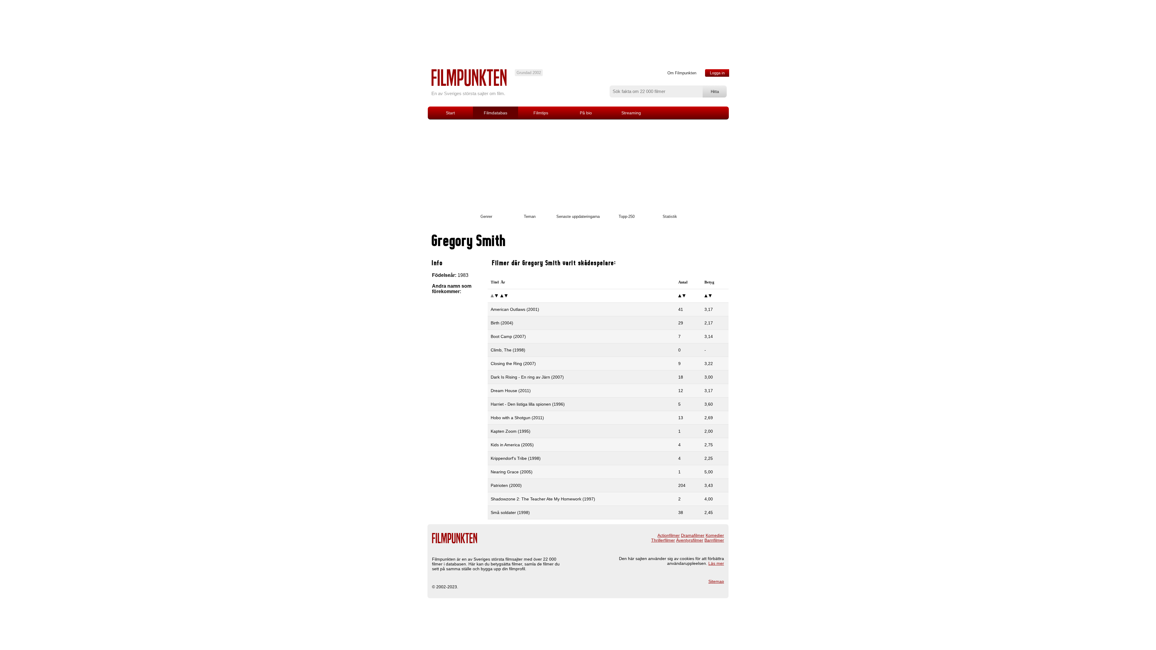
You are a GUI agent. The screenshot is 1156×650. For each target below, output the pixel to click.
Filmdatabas (495, 112)
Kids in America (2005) (512, 444)
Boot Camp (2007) (508, 336)
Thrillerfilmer (663, 540)
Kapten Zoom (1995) (510, 431)
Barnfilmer (714, 540)
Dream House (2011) (511, 390)
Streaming (631, 112)
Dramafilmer (692, 535)
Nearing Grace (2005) (512, 471)
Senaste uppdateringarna (578, 216)
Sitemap (716, 581)
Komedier (715, 535)
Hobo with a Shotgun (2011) (517, 417)
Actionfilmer (668, 535)
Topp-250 (627, 216)
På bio (586, 112)
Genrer (486, 216)
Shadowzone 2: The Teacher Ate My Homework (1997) (543, 499)
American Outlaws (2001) (515, 309)
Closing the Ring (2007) (513, 363)
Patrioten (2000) (506, 485)
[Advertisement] (578, 164)
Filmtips (540, 112)
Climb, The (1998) (508, 350)
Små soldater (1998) (510, 512)
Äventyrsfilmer (689, 540)
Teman (530, 216)
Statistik (670, 216)
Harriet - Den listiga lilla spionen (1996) (528, 404)
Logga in (717, 73)
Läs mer (716, 563)
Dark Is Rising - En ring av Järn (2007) (527, 377)
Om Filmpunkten (681, 73)
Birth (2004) (502, 322)
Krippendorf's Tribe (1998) (516, 458)
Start (450, 112)
